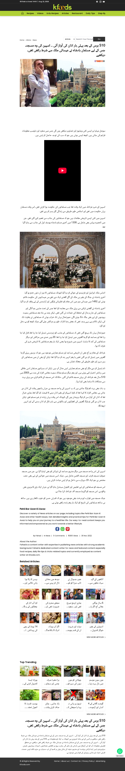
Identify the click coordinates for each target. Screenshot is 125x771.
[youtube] (104, 1)
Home (56, 761)
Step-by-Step (104, 13)
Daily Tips (90, 13)
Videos (40, 13)
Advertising (100, 761)
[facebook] (97, 1)
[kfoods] (62, 7)
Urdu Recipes (53, 13)
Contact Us (75, 761)
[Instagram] (100, 1)
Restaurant (77, 13)
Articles (65, 13)
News (48, 535)
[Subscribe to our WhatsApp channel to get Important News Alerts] (120, 751)
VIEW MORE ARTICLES (95, 637)
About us (65, 761)
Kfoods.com (25, 764)
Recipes (30, 13)
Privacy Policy (88, 761)
